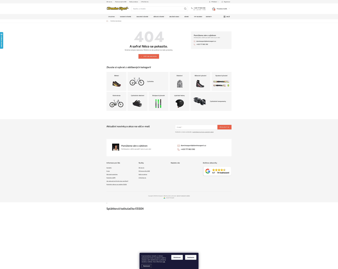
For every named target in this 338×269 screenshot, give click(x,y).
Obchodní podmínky (112, 174)
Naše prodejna (133, 1)
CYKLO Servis (144, 1)
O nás (108, 171)
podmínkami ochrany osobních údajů (203, 132)
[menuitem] (112, 16)
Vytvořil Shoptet (170, 197)
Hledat (185, 8)
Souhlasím (190, 257)
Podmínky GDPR (111, 177)
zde (164, 261)
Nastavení (146, 266)
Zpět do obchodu (150, 56)
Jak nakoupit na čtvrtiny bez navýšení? (117, 181)
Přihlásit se (224, 127)
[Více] (226, 16)
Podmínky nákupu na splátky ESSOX (117, 184)
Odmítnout (177, 257)
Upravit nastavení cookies (183, 195)
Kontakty (109, 167)
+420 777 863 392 (199, 8)
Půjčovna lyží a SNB (120, 1)
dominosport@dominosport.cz (206, 41)
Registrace (227, 1)
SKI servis (109, 1)
